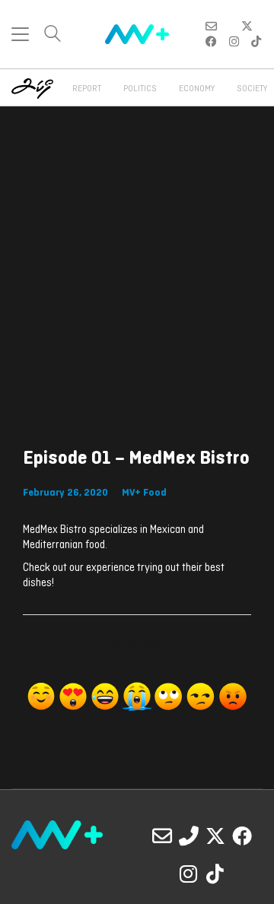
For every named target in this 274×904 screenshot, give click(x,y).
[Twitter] (215, 835)
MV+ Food (144, 493)
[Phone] (189, 835)
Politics (140, 89)
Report (86, 89)
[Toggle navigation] (20, 34)
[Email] (162, 835)
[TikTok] (215, 873)
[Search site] (52, 35)
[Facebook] (242, 835)
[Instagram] (189, 873)
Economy (197, 89)
